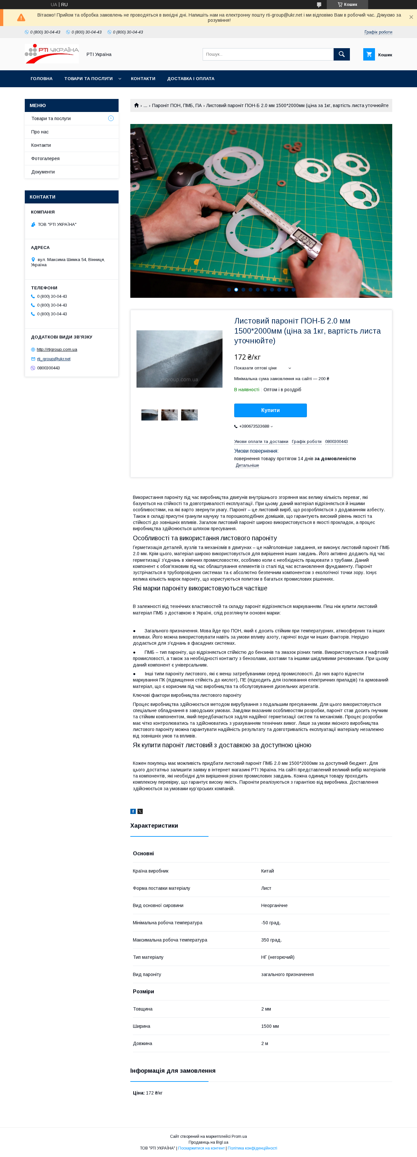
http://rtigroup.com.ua (57, 349)
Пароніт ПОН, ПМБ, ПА (177, 105)
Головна (41, 78)
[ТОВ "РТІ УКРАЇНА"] (52, 61)
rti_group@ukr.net (53, 358)
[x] (140, 812)
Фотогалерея (45, 158)
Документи (43, 171)
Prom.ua (239, 1136)
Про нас (40, 131)
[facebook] (133, 812)
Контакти (143, 78)
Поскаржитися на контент (201, 1148)
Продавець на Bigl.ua (208, 1142)
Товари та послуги (88, 78)
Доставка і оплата (190, 78)
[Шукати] (342, 54)
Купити (270, 410)
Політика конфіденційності (252, 1148)
